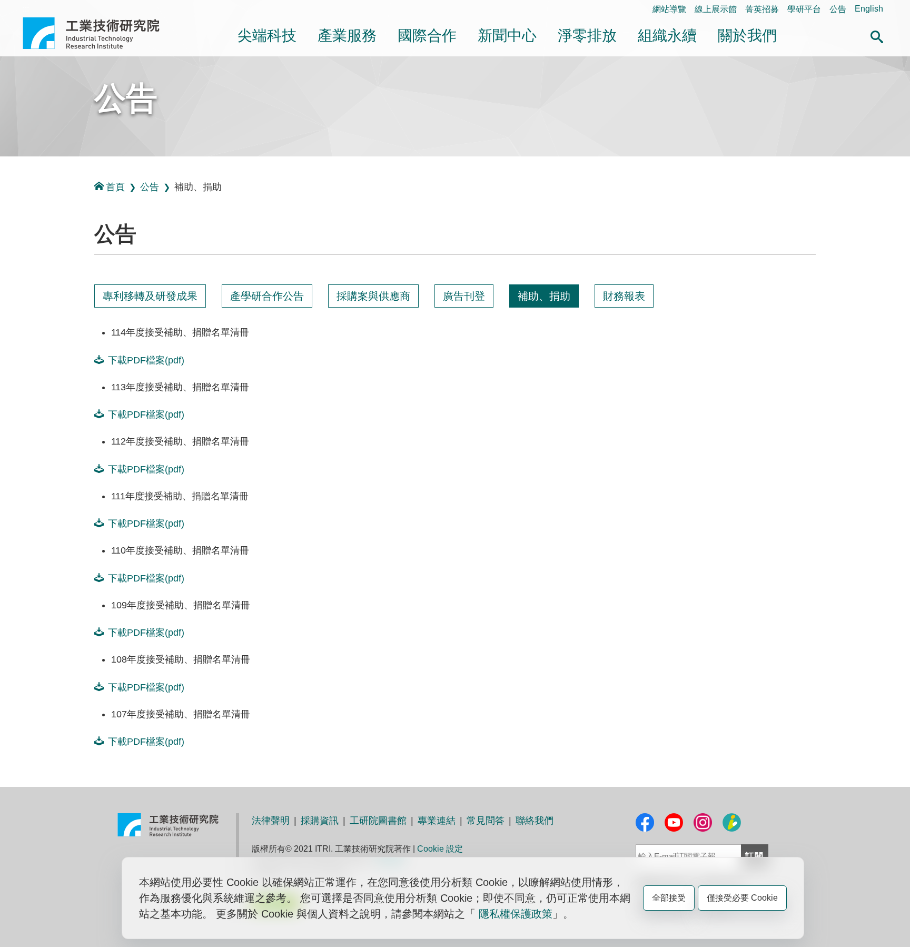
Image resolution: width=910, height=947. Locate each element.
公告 (837, 9)
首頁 (115, 187)
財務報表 (624, 296)
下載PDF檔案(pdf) (146, 360)
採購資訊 (320, 820)
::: (26, 8)
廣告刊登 (464, 296)
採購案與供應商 (373, 296)
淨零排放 (587, 35)
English (869, 8)
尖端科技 (267, 35)
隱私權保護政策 (515, 914)
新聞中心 (507, 35)
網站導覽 (669, 9)
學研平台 (804, 9)
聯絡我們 (534, 820)
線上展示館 (716, 9)
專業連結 (437, 820)
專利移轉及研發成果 (150, 296)
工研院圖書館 (378, 820)
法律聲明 (271, 820)
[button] (876, 35)
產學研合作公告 (267, 296)
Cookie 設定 (440, 848)
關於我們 (747, 35)
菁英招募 (762, 9)
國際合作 (427, 35)
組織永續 (667, 35)
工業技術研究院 (98, 33)
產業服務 (347, 35)
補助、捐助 (544, 296)
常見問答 (486, 820)
